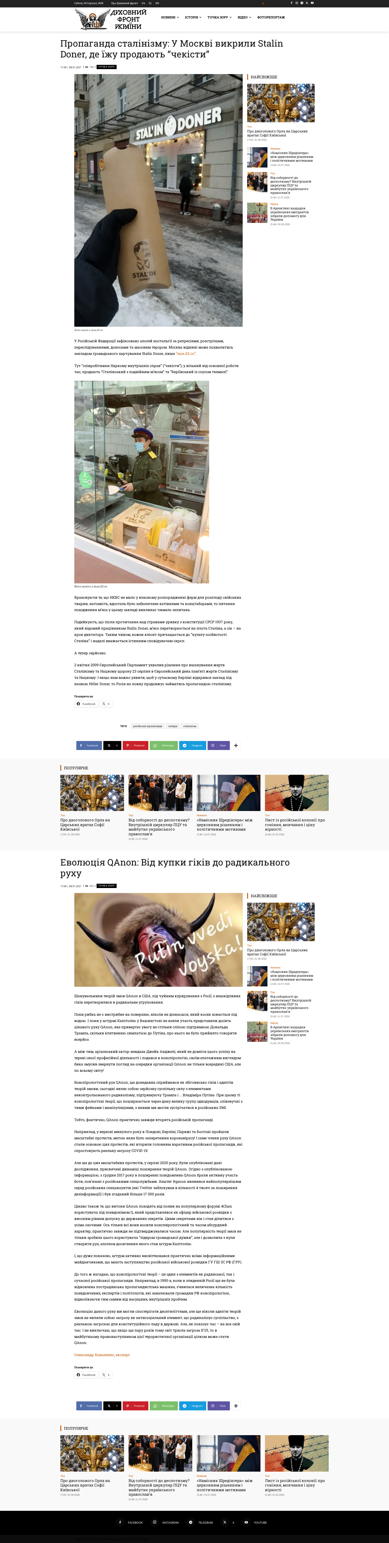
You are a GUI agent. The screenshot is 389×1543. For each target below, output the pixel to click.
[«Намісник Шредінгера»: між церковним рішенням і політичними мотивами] (257, 157)
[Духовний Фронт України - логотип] (110, 19)
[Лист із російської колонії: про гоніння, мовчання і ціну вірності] (297, 793)
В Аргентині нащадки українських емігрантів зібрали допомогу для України (289, 214)
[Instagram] (296, 3)
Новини (275, 148)
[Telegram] (302, 3)
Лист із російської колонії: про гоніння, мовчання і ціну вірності (295, 824)
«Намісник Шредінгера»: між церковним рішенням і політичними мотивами (291, 157)
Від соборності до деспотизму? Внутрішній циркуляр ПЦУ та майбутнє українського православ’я (290, 185)
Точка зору (106, 66)
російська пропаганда (147, 726)
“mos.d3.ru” (186, 353)
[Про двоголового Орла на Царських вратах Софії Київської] (281, 103)
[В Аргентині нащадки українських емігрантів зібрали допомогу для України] (257, 213)
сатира (172, 726)
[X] (307, 3)
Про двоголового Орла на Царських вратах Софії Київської (277, 133)
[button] (263, 3)
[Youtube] (312, 3)
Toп (249, 126)
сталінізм (189, 726)
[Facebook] (291, 3)
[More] (236, 745)
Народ (274, 204)
